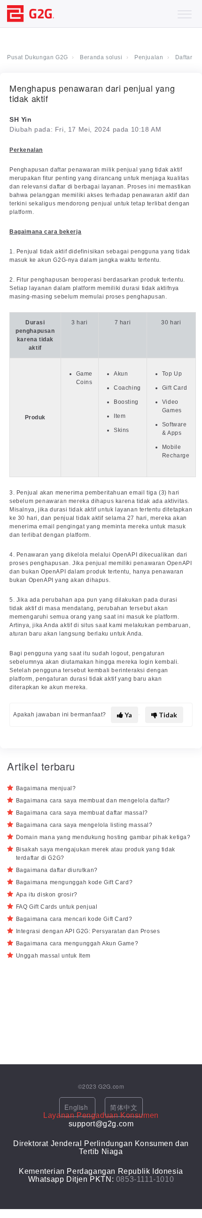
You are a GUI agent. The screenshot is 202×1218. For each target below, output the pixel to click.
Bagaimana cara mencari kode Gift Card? (74, 919)
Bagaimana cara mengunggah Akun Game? (77, 943)
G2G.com (111, 1086)
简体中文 (123, 1107)
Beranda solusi (101, 57)
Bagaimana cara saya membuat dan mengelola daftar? (93, 800)
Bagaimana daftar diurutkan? (57, 870)
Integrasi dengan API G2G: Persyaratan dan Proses (88, 931)
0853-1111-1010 (145, 1179)
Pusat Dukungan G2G (37, 57)
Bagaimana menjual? (46, 788)
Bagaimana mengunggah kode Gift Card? (74, 882)
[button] (184, 12)
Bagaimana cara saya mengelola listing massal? (84, 825)
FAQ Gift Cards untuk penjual (57, 907)
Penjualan (148, 57)
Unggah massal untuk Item (53, 955)
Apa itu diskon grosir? (47, 894)
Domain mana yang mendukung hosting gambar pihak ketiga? (103, 837)
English (77, 1107)
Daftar (184, 57)
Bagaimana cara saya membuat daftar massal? (82, 812)
